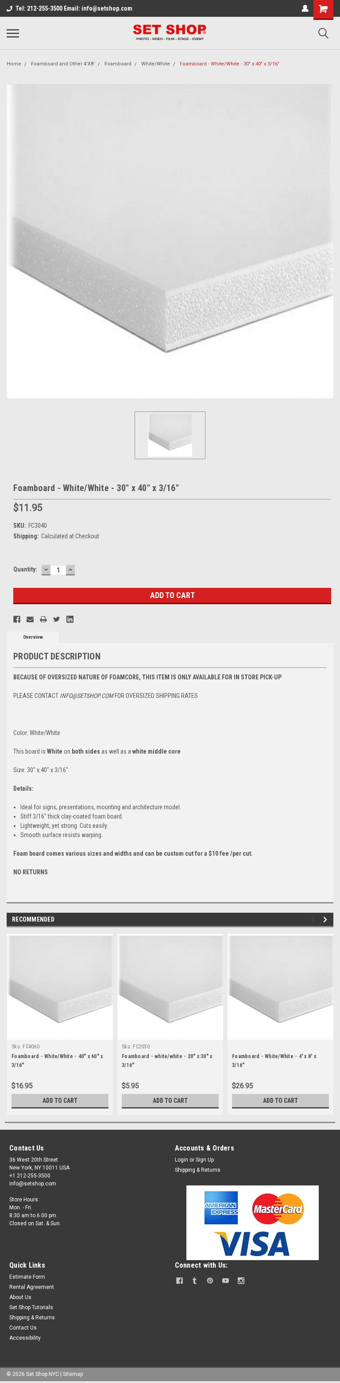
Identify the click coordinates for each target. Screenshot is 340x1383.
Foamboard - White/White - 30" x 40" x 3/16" (229, 64)
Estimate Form (27, 1277)
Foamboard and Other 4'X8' (63, 64)
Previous (314, 919)
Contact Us (23, 1328)
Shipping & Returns (197, 1170)
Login (181, 1160)
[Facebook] (16, 619)
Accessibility (25, 1338)
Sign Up (205, 1160)
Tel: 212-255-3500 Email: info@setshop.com (73, 8)
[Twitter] (56, 619)
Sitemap (73, 1374)
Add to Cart (59, 1100)
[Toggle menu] (13, 33)
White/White (155, 64)
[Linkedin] (69, 619)
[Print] (43, 619)
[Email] (30, 619)
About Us (20, 1297)
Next (326, 919)
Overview (33, 637)
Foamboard (117, 64)
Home (14, 64)
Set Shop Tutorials (31, 1307)
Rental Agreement (31, 1287)
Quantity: (25, 569)
